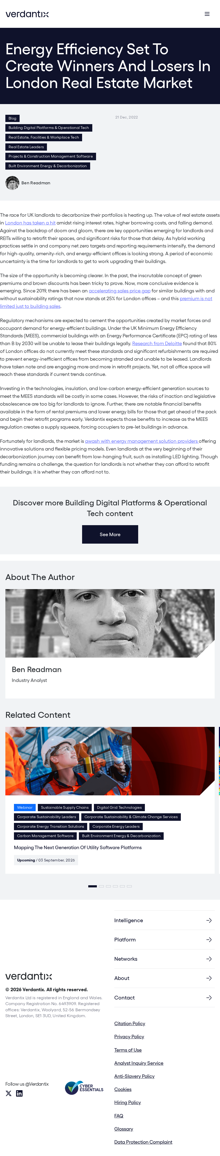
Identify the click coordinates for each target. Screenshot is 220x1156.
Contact (124, 997)
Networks (125, 959)
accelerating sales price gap (120, 290)
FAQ (118, 1116)
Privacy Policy (129, 1036)
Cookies (122, 1089)
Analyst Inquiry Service (138, 1063)
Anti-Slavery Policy (134, 1076)
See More (110, 534)
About (121, 978)
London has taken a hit (30, 223)
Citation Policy (129, 1023)
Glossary (123, 1129)
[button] (92, 886)
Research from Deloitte (157, 343)
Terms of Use (128, 1050)
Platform (125, 939)
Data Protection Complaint (143, 1142)
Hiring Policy (127, 1102)
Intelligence (128, 920)
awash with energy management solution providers (142, 441)
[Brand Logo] (27, 13)
